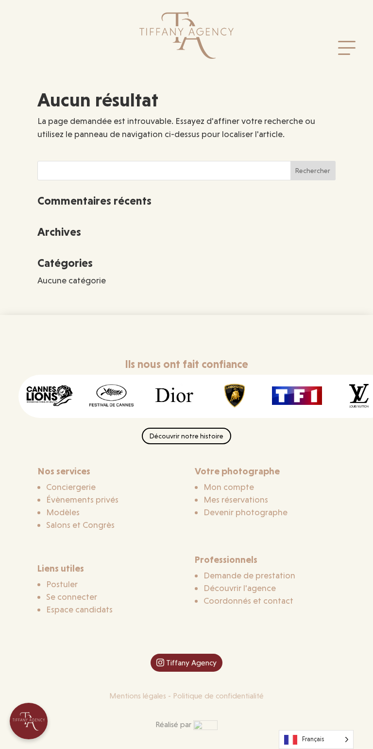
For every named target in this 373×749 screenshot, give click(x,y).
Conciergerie (71, 487)
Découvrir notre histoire (186, 436)
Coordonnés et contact (248, 600)
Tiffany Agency (191, 662)
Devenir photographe (245, 512)
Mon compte (228, 487)
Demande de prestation (249, 575)
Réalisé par (174, 724)
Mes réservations (235, 499)
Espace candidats (79, 609)
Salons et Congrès (80, 525)
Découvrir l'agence (239, 588)
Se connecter (71, 597)
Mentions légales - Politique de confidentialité (186, 695)
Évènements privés (82, 499)
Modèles (63, 512)
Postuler (62, 584)
